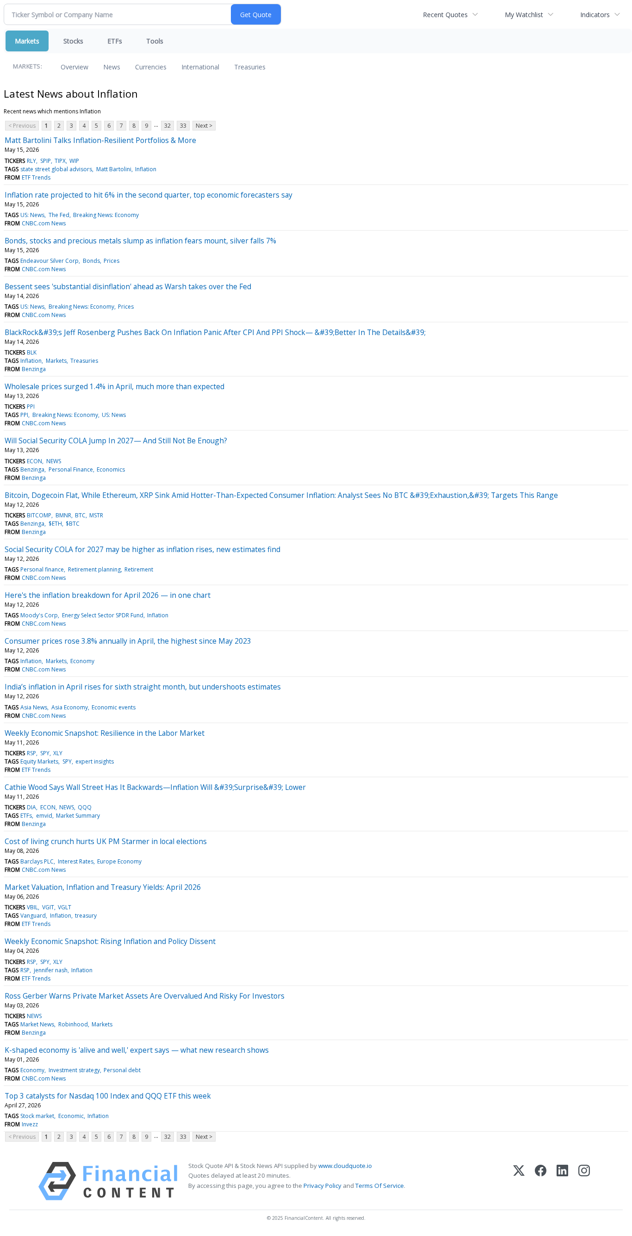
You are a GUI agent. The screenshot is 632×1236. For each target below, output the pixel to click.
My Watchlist (524, 14)
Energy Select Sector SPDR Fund (102, 615)
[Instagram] (584, 1181)
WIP (74, 161)
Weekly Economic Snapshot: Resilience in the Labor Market (104, 733)
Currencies (151, 66)
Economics (111, 469)
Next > (204, 126)
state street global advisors (56, 169)
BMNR (63, 515)
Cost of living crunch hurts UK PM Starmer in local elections (106, 841)
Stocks (73, 41)
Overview (74, 66)
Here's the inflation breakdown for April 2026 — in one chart (108, 595)
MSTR (96, 515)
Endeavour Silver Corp (49, 261)
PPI (31, 406)
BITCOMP (39, 515)
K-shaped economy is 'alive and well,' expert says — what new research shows (137, 1050)
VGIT (48, 907)
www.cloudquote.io (345, 1165)
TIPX (60, 161)
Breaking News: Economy (106, 215)
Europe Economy (119, 861)
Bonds (91, 261)
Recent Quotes (445, 14)
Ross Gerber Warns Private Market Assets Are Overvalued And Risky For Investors (145, 996)
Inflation (145, 169)
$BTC (73, 524)
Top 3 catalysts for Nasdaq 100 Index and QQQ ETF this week (108, 1096)
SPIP (45, 161)
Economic (71, 1116)
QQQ (85, 807)
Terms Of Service (379, 1185)
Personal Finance (71, 469)
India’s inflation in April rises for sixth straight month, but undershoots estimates (143, 687)
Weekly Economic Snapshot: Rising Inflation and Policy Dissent (110, 941)
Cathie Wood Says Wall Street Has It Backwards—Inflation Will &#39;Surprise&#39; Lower (155, 787)
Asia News (33, 707)
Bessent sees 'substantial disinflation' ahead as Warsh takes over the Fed (128, 286)
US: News (32, 215)
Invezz (30, 1124)
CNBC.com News (44, 223)
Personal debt (122, 1070)
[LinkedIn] (562, 1181)
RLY (31, 161)
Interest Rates (75, 861)
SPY (45, 753)
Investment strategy (74, 1070)
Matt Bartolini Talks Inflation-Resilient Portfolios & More (100, 140)
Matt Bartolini (113, 169)
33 (183, 126)
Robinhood (73, 1024)
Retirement (138, 569)
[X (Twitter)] (518, 1181)
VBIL (32, 907)
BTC (80, 515)
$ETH (55, 524)
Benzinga (34, 369)
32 (167, 126)
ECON (34, 461)
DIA (31, 807)
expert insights (94, 761)
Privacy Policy (322, 1185)
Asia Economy (69, 707)
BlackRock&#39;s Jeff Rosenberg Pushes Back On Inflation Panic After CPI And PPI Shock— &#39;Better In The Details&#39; (215, 332)
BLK (32, 352)
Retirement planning (94, 569)
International (200, 66)
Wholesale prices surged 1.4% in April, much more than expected (114, 386)
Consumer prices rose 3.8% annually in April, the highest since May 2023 (128, 641)
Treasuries (250, 66)
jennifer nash (51, 970)
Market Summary (78, 816)
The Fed (59, 215)
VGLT (64, 907)
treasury (86, 915)
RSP (31, 753)
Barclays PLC (37, 861)
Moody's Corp (39, 615)
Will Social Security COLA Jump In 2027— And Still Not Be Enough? (116, 440)
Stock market (37, 1116)
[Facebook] (540, 1181)
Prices (111, 261)
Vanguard (33, 915)
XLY (57, 753)
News (111, 66)
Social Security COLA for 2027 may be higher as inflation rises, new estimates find (142, 549)
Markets (27, 41)
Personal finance (42, 569)
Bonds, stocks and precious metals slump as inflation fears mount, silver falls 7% (140, 241)
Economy (82, 661)
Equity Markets (39, 761)
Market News (37, 1024)
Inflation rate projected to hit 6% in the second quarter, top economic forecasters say (148, 195)
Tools (154, 41)
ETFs (114, 41)
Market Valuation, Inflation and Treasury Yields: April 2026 (103, 887)
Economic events (114, 707)
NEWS (53, 461)
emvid (44, 816)
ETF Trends (36, 177)
